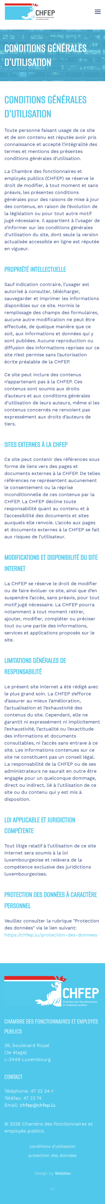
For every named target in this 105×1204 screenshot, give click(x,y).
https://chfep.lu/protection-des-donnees (50, 935)
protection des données (52, 1155)
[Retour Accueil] (30, 11)
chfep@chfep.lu (37, 1105)
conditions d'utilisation (52, 1146)
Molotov (63, 1173)
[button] (98, 11)
